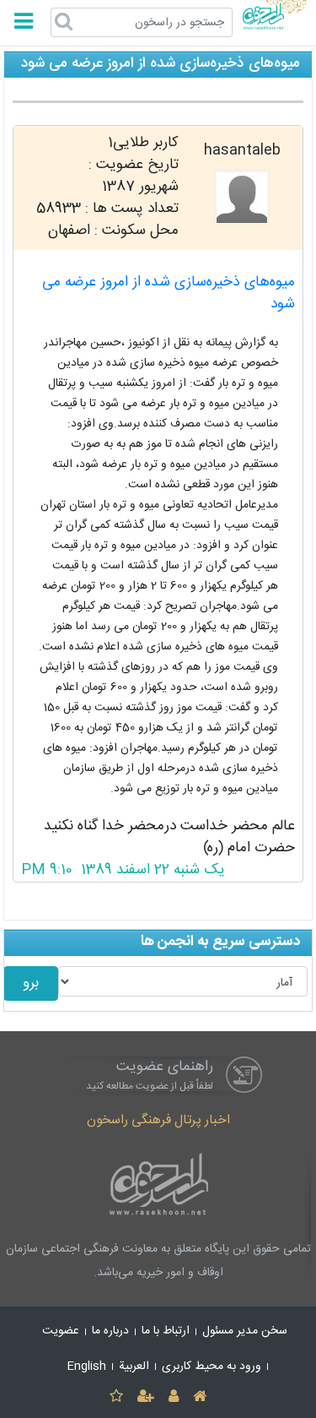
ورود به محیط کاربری (211, 1366)
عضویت (60, 1331)
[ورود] (174, 1397)
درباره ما (110, 1331)
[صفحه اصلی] (200, 1397)
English (86, 1366)
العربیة (134, 1366)
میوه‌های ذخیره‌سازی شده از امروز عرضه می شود (168, 293)
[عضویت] (145, 1397)
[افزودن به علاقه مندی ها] (116, 1397)
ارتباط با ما (166, 1331)
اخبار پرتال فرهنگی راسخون (158, 1120)
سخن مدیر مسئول (244, 1331)
